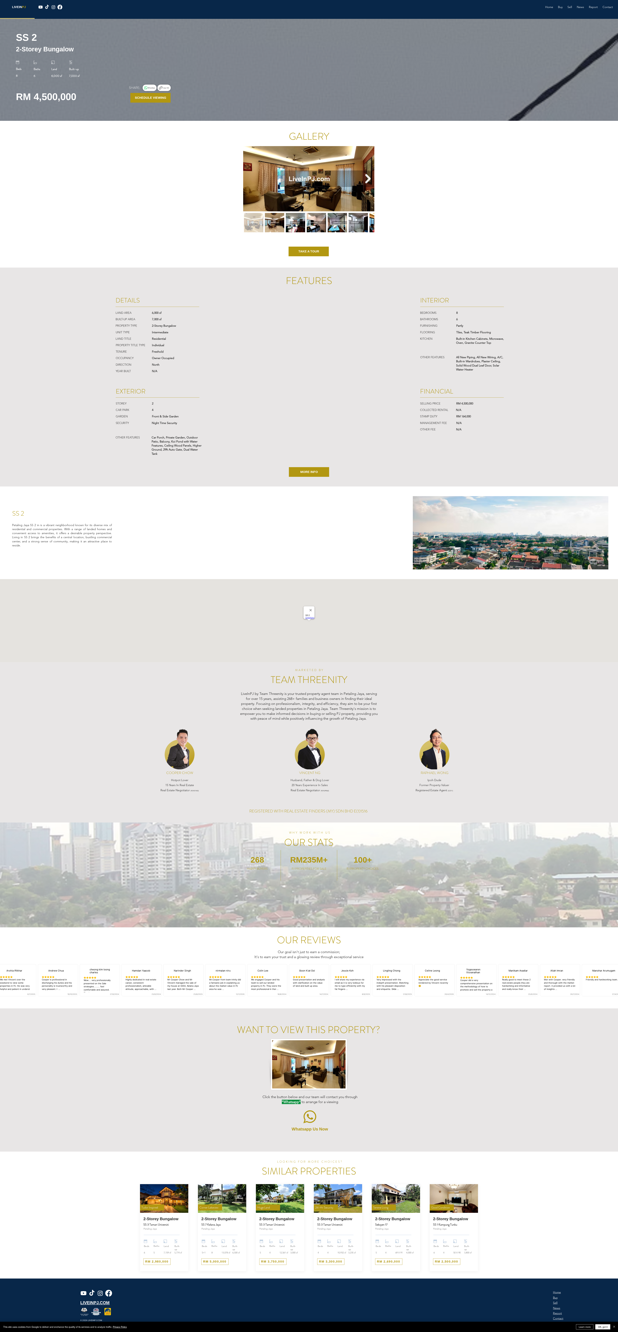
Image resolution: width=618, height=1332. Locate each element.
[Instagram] (53, 7)
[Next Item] (368, 178)
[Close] (614, 1326)
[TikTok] (47, 7)
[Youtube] (40, 7)
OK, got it (603, 1326)
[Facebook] (59, 7)
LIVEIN (17, 7)
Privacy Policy (120, 1326)
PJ (24, 7)
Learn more (585, 1326)
